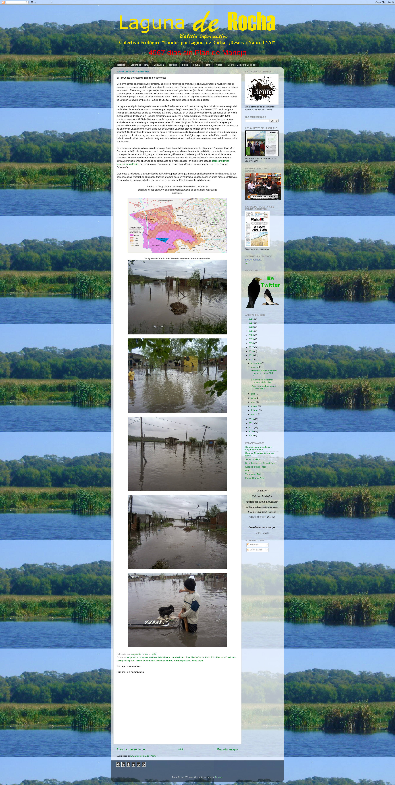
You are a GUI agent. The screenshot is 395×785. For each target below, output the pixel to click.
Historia (173, 64)
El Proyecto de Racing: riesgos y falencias (262, 381)
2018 (251, 343)
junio (253, 398)
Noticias (121, 64)
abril (253, 402)
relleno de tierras (164, 660)
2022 (251, 327)
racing (120, 660)
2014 (251, 359)
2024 (251, 323)
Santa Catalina (252, 459)
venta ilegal (197, 660)
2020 (251, 335)
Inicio (181, 749)
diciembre (256, 363)
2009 (251, 435)
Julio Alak (215, 657)
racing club (129, 660)
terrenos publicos (182, 660)
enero (254, 414)
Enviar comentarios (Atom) (143, 756)
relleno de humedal (145, 660)
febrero (255, 410)
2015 (251, 355)
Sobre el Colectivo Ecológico (242, 64)
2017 (251, 347)
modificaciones (228, 657)
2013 (251, 419)
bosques (144, 657)
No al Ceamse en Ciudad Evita (260, 463)
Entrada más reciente (130, 749)
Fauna (196, 64)
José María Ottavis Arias (198, 657)
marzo (254, 406)
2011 (251, 427)
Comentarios (255, 550)
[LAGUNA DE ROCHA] (246, 263)
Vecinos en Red (253, 474)
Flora (207, 64)
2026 (251, 319)
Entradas (253, 545)
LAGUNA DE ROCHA (253, 260)
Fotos (185, 64)
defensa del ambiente (159, 657)
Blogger (218, 777)
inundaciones (178, 657)
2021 (251, 331)
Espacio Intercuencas (255, 467)
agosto (254, 367)
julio (253, 394)
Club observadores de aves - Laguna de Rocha (259, 448)
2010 (251, 431)
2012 (251, 423)
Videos (218, 64)
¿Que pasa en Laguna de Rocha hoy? (263, 387)
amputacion (132, 657)
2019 (251, 339)
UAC (247, 470)
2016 (251, 351)
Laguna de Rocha (139, 64)
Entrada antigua (227, 749)
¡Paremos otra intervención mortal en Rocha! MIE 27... (264, 373)
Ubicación (159, 64)
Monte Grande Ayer (254, 478)
